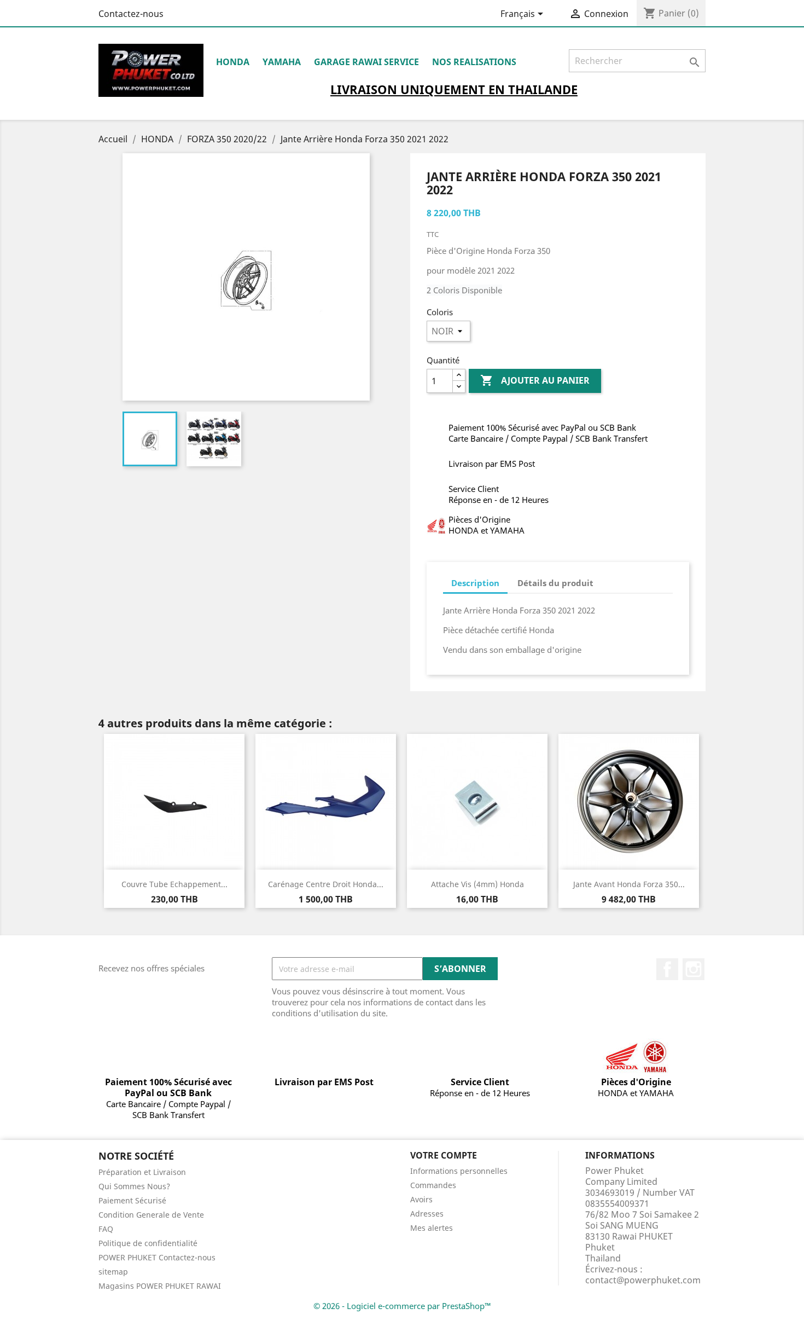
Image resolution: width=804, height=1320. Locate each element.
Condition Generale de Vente (151, 1214)
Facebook (667, 969)
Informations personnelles (459, 1171)
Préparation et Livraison (142, 1172)
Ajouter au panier (535, 380)
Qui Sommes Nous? (134, 1186)
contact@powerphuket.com (643, 1280)
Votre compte (443, 1155)
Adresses (427, 1213)
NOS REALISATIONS (474, 62)
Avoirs (421, 1199)
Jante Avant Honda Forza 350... (629, 884)
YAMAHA (282, 62)
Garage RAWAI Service (366, 62)
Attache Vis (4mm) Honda (477, 884)
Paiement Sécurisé (132, 1200)
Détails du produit (555, 582)
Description (475, 582)
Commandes (433, 1185)
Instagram (693, 969)
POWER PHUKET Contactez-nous (156, 1257)
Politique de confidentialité (147, 1243)
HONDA (232, 62)
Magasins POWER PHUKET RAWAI (159, 1286)
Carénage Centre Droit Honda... (325, 884)
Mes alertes (431, 1228)
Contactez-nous (131, 14)
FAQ (105, 1229)
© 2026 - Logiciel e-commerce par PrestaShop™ (402, 1305)
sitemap (113, 1271)
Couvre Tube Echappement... (174, 884)
